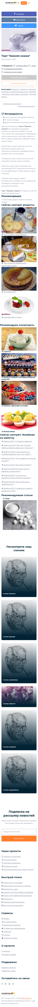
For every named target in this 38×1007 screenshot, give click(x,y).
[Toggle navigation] (29, 3)
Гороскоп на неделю (12, 857)
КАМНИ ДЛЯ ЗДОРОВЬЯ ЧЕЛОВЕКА (18, 892)
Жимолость (8, 899)
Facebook (20, 14)
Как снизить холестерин (13, 905)
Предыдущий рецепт (12, 104)
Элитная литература (11, 863)
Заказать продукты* (19, 77)
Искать (6, 919)
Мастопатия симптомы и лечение (17, 886)
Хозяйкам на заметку (12, 925)
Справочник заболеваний (14, 928)
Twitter (20, 26)
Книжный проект (10, 866)
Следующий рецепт (26, 106)
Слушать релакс (10, 860)
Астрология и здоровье (13, 883)
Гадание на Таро (10, 938)
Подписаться (19, 838)
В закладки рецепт (19, 83)
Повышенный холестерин (14, 902)
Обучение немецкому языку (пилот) (18, 870)
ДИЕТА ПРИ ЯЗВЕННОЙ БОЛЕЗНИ (17, 896)
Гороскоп (7, 932)
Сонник (6, 935)
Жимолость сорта (10, 889)
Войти (24, 3)
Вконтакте (20, 20)
